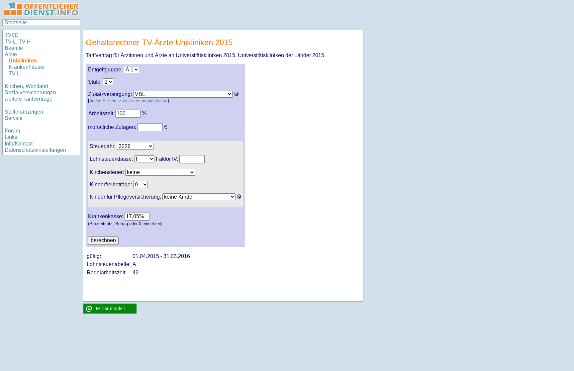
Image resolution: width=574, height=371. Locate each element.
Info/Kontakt (19, 143)
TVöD (12, 35)
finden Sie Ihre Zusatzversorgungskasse (128, 100)
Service (14, 118)
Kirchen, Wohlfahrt (26, 86)
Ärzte (11, 54)
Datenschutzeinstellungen (35, 150)
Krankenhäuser (27, 67)
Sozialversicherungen (30, 92)
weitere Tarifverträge (28, 99)
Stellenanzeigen (24, 112)
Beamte (14, 48)
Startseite (16, 22)
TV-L (14, 73)
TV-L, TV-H (18, 42)
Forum (12, 131)
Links (11, 137)
